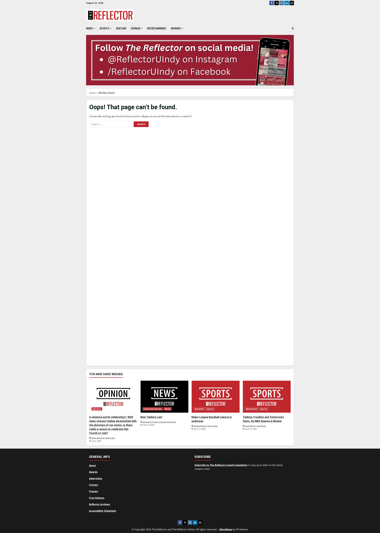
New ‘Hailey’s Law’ (151, 417)
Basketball (251, 409)
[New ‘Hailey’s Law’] (164, 397)
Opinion (135, 28)
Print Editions (96, 498)
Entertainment (156, 28)
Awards (93, 472)
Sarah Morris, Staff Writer (255, 426)
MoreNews (226, 529)
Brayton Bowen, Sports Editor (206, 426)
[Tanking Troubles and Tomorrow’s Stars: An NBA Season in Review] (267, 397)
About (92, 465)
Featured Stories (153, 409)
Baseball (199, 409)
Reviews (176, 28)
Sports (104, 28)
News (89, 28)
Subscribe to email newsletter (220, 465)
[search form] (293, 28)
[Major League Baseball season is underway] (215, 397)
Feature (121, 28)
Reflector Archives (99, 504)
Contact (93, 485)
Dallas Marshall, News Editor (103, 438)
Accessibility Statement (102, 511)
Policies (93, 491)
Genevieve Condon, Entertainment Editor (159, 422)
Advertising (95, 478)
